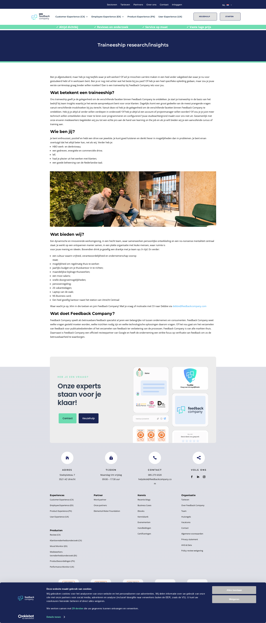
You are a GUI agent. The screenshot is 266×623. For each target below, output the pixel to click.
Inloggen (177, 5)
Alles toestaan (234, 590)
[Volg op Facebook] (191, 476)
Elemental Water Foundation (107, 511)
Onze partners (100, 505)
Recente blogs (144, 499)
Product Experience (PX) (141, 16)
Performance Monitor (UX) (62, 566)
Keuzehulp (204, 16)
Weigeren (234, 599)
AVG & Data (186, 545)
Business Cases (144, 505)
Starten (229, 16)
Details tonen (53, 617)
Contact (164, 5)
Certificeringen (144, 533)
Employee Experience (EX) (106, 16)
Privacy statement (189, 539)
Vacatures (185, 522)
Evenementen (144, 522)
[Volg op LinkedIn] (197, 476)
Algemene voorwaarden (192, 533)
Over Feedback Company (192, 505)
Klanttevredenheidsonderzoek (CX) (66, 540)
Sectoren (112, 5)
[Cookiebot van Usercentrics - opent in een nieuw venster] (26, 617)
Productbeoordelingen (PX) (62, 561)
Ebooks (141, 511)
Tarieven (125, 5)
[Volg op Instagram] (204, 476)
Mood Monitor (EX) (58, 546)
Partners (138, 5)
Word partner (100, 499)
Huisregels (186, 516)
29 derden (77, 608)
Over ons (151, 5)
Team (183, 511)
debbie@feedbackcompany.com (189, 306)
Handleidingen (144, 528)
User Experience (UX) (170, 16)
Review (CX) (55, 534)
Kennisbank (143, 516)
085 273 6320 (155, 474)
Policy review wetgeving (192, 550)
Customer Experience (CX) (70, 16)
